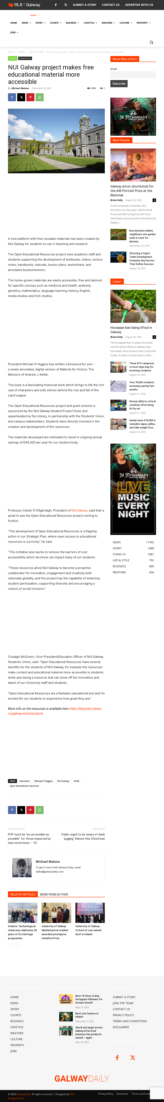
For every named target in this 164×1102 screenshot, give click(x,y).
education (25, 780)
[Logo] (35, 15)
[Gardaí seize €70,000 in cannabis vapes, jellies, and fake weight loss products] (118, 424)
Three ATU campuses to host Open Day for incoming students (141, 367)
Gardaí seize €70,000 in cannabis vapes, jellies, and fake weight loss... (142, 424)
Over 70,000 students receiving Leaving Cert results (141, 386)
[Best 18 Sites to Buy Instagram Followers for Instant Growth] (66, 999)
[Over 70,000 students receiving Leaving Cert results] (118, 386)
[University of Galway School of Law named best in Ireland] (90, 913)
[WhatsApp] (40, 97)
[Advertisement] (56, 206)
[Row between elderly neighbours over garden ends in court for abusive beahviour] (118, 234)
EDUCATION (36, 52)
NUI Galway (79, 510)
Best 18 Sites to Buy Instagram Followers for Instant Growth (88, 999)
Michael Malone (20, 88)
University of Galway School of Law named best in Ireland (88, 930)
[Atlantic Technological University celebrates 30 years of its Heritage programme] (22, 913)
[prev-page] (10, 946)
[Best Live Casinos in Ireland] (66, 1017)
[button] (151, 42)
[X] (65, 5)
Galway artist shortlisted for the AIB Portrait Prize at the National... (132, 190)
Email (113, 69)
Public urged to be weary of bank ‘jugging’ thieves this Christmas (83, 836)
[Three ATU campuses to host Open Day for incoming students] (118, 367)
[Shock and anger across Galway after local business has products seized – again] (66, 1031)
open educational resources (24, 785)
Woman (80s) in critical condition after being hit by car (142, 405)
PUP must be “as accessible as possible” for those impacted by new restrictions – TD (29, 839)
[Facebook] (55, 5)
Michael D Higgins (43, 780)
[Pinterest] (30, 97)
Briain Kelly (116, 200)
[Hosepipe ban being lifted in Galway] (133, 306)
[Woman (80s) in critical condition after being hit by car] (118, 405)
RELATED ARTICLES (22, 894)
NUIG (76, 780)
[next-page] (16, 946)
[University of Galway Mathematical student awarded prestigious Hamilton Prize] (56, 913)
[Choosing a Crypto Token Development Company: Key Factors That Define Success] (118, 257)
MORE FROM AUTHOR (54, 894)
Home (11, 52)
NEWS (22, 52)
